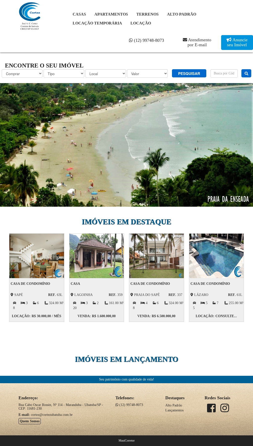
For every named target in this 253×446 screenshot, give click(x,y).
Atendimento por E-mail (199, 42)
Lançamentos (174, 410)
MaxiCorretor (127, 440)
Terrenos (147, 14)
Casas (79, 14)
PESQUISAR (189, 73)
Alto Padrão (181, 14)
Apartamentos (111, 14)
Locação (140, 23)
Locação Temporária (97, 23)
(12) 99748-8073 (148, 40)
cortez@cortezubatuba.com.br (52, 415)
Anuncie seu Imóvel (237, 42)
